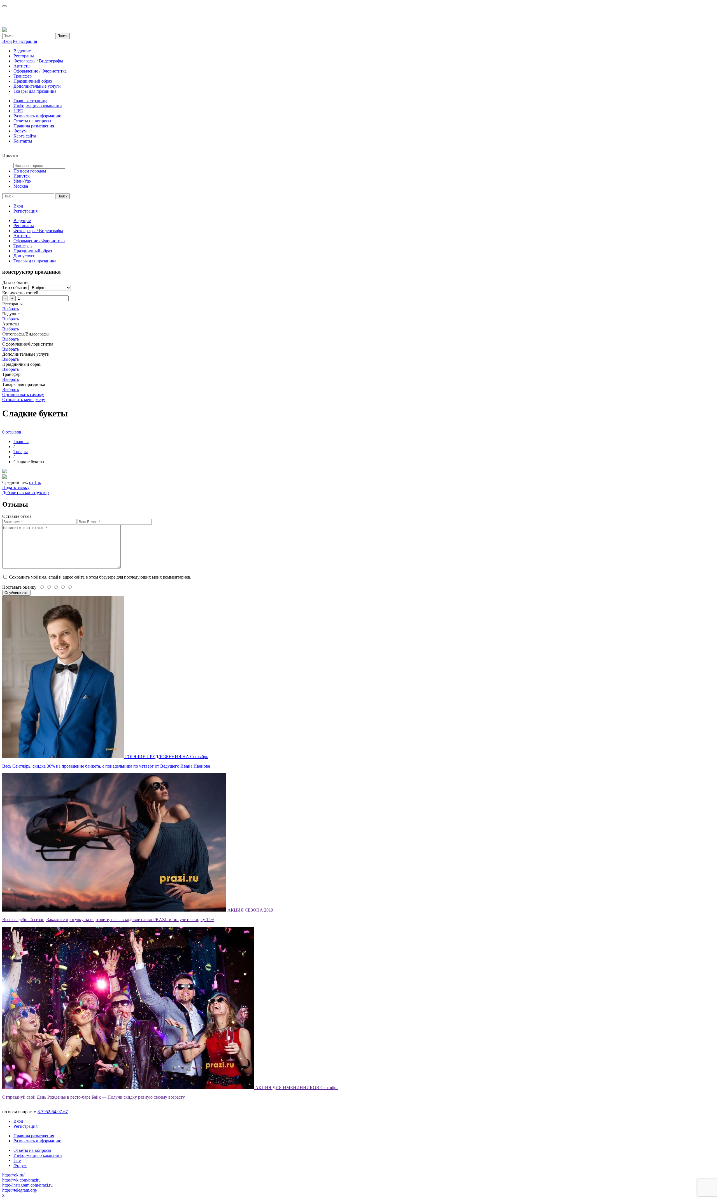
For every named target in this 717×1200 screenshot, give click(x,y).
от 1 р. (35, 482)
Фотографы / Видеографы (38, 61)
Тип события (14, 287)
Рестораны (23, 55)
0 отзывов (11, 432)
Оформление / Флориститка (40, 71)
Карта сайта (24, 136)
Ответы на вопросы (32, 120)
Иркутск (21, 176)
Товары (20, 451)
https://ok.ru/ (13, 1175)
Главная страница (30, 100)
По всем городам (29, 171)
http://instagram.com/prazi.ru (27, 1185)
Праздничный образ (32, 81)
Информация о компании (37, 105)
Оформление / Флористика (39, 240)
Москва (20, 186)
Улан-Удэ (22, 181)
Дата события (15, 282)
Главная (21, 441)
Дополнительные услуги (37, 86)
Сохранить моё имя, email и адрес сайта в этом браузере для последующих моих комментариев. (100, 577)
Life (17, 1160)
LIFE (18, 110)
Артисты (22, 66)
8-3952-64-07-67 (53, 1111)
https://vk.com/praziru (21, 1180)
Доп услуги (24, 255)
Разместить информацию (37, 115)
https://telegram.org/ (19, 1190)
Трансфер (22, 76)
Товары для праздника (34, 91)
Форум (20, 131)
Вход (7, 41)
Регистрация (25, 41)
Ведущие (22, 50)
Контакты (22, 141)
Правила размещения (33, 126)
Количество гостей (20, 292)
